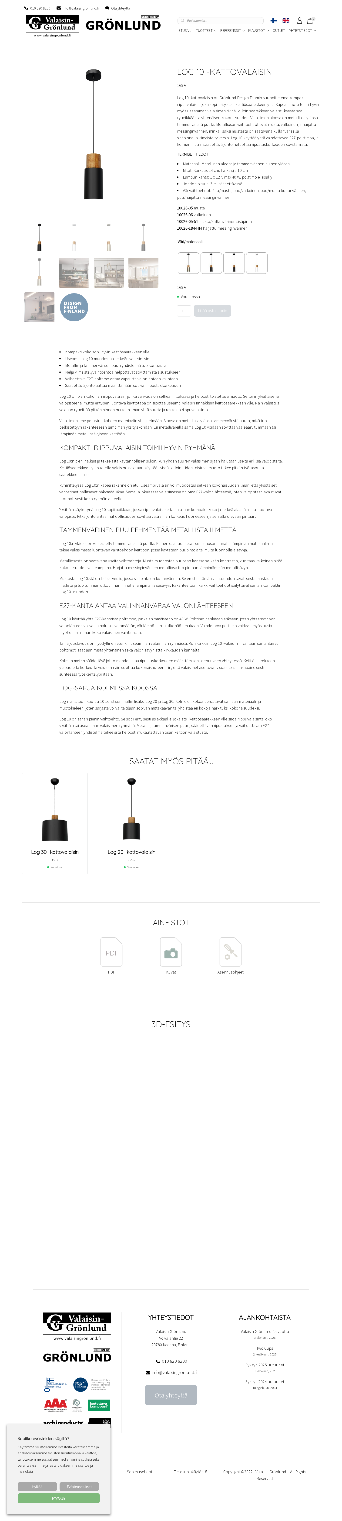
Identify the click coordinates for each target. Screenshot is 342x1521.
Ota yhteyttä (120, 8)
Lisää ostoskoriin (212, 310)
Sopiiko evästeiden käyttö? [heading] (43, 1438)
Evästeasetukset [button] (79, 1486)
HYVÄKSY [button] (58, 1498)
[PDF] (111, 965)
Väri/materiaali (190, 241)
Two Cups (264, 1348)
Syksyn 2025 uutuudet (264, 1365)
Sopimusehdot (139, 1471)
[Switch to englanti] (286, 20)
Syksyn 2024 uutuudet (264, 1381)
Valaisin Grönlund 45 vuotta (265, 1331)
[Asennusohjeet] (230, 965)
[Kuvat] (171, 965)
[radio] (188, 263)
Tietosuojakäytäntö (190, 1471)
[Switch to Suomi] (273, 20)
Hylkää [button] (37, 1486)
